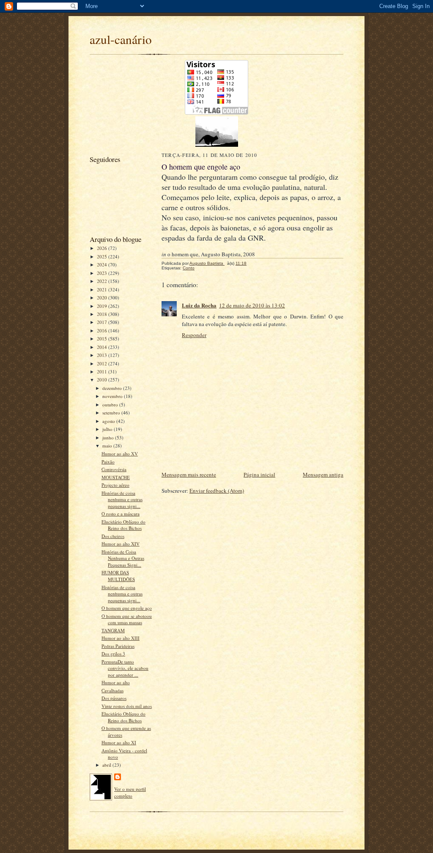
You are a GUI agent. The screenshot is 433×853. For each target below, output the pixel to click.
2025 (102, 256)
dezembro (112, 388)
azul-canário (121, 39)
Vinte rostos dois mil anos (126, 706)
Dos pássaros (113, 698)
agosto (109, 421)
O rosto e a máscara (120, 513)
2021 (102, 289)
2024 (102, 264)
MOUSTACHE (115, 477)
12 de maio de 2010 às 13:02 (252, 305)
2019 (102, 306)
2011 (102, 371)
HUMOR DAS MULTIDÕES (118, 575)
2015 (102, 338)
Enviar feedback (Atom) (216, 490)
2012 (102, 363)
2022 (102, 281)
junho (108, 437)
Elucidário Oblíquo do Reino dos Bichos (123, 525)
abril (107, 765)
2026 (102, 248)
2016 (102, 330)
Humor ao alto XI (118, 742)
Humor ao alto (115, 682)
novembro (113, 396)
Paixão (108, 461)
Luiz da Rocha (199, 305)
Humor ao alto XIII (120, 638)
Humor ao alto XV (119, 453)
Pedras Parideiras (117, 646)
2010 (102, 379)
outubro (110, 404)
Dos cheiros (112, 536)
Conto (189, 268)
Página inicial (259, 474)
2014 (102, 347)
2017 (102, 322)
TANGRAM (113, 630)
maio (107, 445)
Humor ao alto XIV (120, 543)
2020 (102, 297)
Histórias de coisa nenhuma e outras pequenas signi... (122, 499)
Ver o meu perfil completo (130, 792)
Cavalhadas (112, 690)
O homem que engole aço (126, 608)
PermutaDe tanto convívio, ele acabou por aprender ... (124, 668)
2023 (102, 273)
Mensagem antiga (323, 474)
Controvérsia (113, 469)
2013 (102, 355)
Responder (194, 335)
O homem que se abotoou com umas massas (126, 619)
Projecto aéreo (115, 485)
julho (108, 429)
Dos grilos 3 (113, 653)
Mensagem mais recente (189, 474)
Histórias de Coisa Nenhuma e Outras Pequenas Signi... (122, 558)
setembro (111, 412)
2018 (102, 314)
